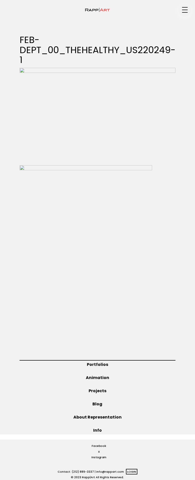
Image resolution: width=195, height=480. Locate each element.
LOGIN (131, 472)
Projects (97, 391)
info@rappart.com (110, 472)
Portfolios (97, 364)
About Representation (97, 417)
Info (97, 430)
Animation (97, 378)
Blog (97, 404)
